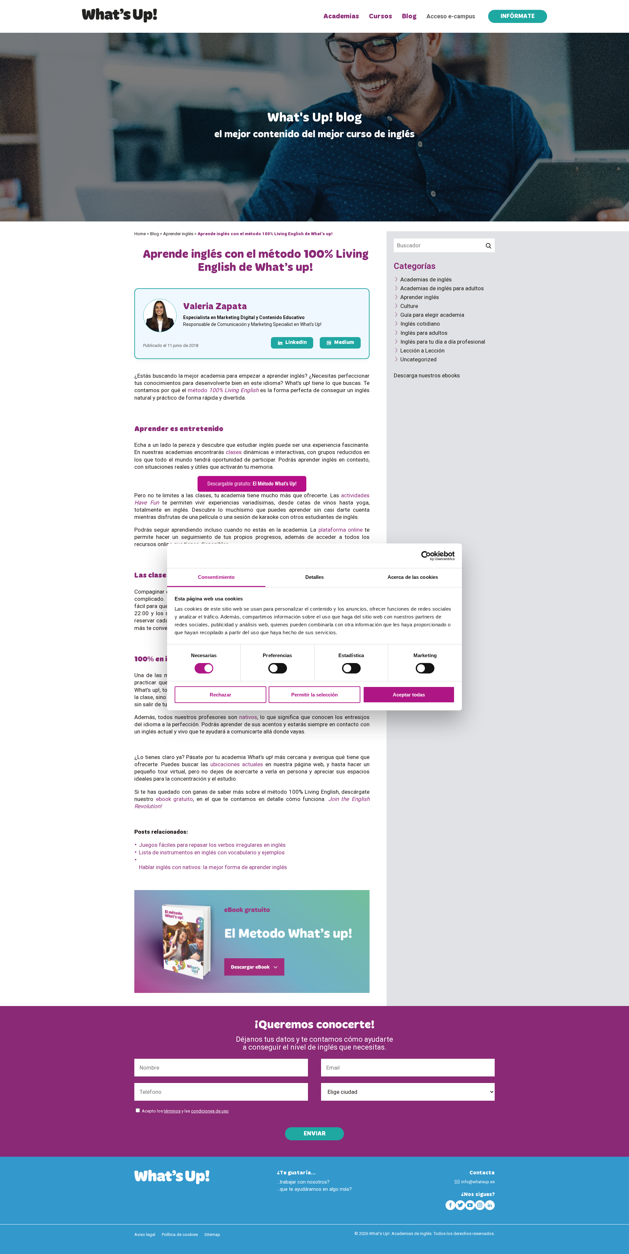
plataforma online (340, 529)
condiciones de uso (210, 1111)
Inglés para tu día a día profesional (442, 341)
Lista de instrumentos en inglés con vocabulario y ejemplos (212, 852)
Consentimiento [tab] (216, 577)
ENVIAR (315, 1134)
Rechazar (220, 694)
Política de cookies (180, 1234)
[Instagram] (480, 1205)
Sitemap (212, 1234)
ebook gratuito (174, 799)
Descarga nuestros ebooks (427, 375)
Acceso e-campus (451, 16)
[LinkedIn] (490, 1205)
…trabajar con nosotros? (303, 1182)
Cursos (380, 16)
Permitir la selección (314, 694)
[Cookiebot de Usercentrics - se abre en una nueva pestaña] (426, 555)
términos (172, 1111)
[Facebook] (450, 1205)
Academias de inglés (426, 279)
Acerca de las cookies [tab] (413, 577)
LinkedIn (296, 342)
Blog (409, 16)
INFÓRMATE (518, 17)
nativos (248, 717)
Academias (341, 16)
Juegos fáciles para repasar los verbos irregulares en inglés (212, 845)
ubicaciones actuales (236, 764)
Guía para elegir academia (432, 315)
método (223, 390)
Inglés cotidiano (420, 323)
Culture (409, 306)
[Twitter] (460, 1205)
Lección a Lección (422, 350)
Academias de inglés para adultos (442, 288)
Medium (344, 342)
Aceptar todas (409, 694)
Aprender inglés (178, 233)
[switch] (277, 668)
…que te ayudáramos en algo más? (314, 1189)
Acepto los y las (185, 1111)
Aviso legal (144, 1234)
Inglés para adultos (424, 333)
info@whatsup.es (478, 1181)
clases (234, 452)
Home (140, 233)
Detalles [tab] (314, 577)
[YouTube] (470, 1205)
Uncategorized (418, 359)
